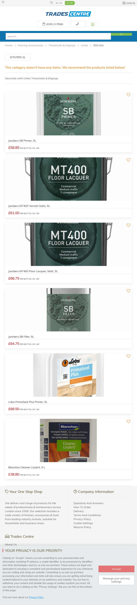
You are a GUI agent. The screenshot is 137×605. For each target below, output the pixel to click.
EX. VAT (70, 3)
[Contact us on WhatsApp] (93, 24)
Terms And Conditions (87, 515)
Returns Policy (82, 527)
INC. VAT (58, 3)
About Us (11, 544)
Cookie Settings (83, 523)
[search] (58, 36)
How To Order (82, 507)
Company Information (96, 491)
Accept (116, 569)
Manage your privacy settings (116, 580)
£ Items (54, 24)
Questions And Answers (88, 503)
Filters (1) (18, 57)
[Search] (121, 34)
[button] (4, 2)
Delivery (79, 511)
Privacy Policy (82, 519)
